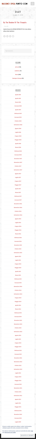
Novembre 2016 (18, 207)
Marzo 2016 (18, 234)
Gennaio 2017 (18, 200)
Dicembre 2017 (18, 159)
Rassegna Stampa (17, 78)
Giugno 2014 (18, 298)
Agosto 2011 (18, 399)
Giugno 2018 (18, 136)
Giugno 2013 (18, 343)
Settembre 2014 (18, 294)
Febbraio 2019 (18, 113)
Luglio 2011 (18, 403)
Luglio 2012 (18, 373)
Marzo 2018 (18, 147)
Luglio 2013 (18, 339)
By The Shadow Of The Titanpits (15, 22)
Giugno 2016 (18, 226)
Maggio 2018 (18, 140)
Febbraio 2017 (18, 196)
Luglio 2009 (18, 422)
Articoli (17, 67)
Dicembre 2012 (18, 358)
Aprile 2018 (18, 144)
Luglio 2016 (18, 223)
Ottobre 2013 (18, 328)
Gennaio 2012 (18, 384)
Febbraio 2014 (18, 313)
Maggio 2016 (18, 230)
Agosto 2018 (18, 128)
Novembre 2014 (18, 286)
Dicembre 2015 (18, 245)
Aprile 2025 (18, 95)
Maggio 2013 (18, 347)
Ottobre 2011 (18, 392)
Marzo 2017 (18, 192)
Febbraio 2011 (18, 411)
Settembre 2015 (18, 253)
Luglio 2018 (18, 132)
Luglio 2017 (18, 177)
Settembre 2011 (18, 396)
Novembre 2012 (18, 362)
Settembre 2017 (18, 170)
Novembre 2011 (18, 388)
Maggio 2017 (18, 185)
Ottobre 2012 (18, 365)
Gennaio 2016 (18, 241)
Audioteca (17, 71)
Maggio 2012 (18, 380)
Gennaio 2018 (18, 155)
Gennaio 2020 (18, 106)
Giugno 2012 (18, 377)
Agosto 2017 (18, 174)
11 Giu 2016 (6, 26)
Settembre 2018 (18, 125)
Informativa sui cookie (10, 432)
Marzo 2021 (18, 102)
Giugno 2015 (18, 264)
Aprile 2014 (18, 305)
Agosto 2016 (18, 219)
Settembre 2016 (18, 215)
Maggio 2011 (18, 407)
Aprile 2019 (18, 110)
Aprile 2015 (18, 271)
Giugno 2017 (18, 181)
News (16, 74)
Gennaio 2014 (18, 317)
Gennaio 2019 (18, 117)
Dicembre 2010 (18, 414)
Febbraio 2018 (18, 151)
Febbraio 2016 (18, 238)
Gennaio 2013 (18, 354)
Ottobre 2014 (18, 290)
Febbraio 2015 (18, 279)
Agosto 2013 (18, 335)
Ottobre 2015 (18, 249)
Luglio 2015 (18, 260)
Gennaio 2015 (18, 283)
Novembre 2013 (18, 324)
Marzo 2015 (18, 275)
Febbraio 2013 (18, 350)
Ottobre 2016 (18, 211)
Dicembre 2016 (18, 204)
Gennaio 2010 (18, 418)
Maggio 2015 (18, 268)
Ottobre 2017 (18, 166)
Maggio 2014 (18, 301)
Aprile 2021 (18, 98)
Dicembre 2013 (18, 320)
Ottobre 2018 (18, 121)
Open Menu (32, 3)
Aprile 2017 (18, 189)
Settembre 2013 (18, 332)
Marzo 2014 (18, 309)
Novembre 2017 (18, 162)
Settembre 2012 (18, 369)
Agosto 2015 (18, 256)
